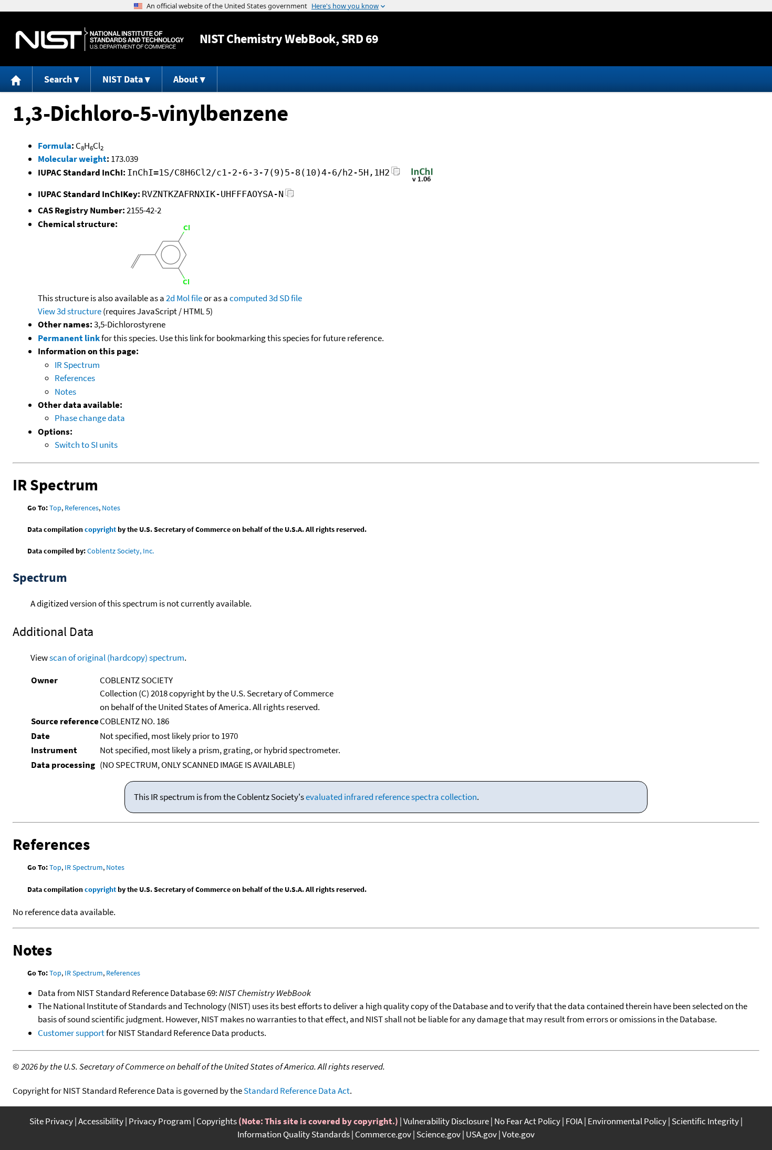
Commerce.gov (383, 1134)
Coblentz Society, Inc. (120, 551)
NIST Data (122, 79)
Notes (65, 391)
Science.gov (438, 1134)
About (185, 79)
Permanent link (69, 338)
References (75, 378)
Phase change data (90, 418)
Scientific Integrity (705, 1121)
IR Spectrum (77, 365)
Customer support (71, 1033)
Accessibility (100, 1121)
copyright (100, 529)
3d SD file (285, 298)
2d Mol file (184, 298)
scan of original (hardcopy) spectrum (116, 657)
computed (248, 298)
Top (55, 507)
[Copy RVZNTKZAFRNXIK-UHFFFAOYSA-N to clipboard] (289, 196)
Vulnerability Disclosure (446, 1121)
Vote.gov (518, 1134)
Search (58, 79)
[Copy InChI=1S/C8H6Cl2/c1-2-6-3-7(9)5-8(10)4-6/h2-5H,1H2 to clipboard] (395, 174)
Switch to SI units (86, 444)
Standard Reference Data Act (297, 1090)
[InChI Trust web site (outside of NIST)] (422, 181)
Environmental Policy (627, 1121)
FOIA (574, 1121)
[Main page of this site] (16, 79)
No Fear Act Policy (527, 1121)
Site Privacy (51, 1121)
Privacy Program (160, 1121)
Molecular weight (72, 159)
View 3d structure (69, 311)
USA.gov (481, 1134)
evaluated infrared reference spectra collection (391, 797)
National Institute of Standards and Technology (100, 39)
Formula (54, 145)
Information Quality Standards (293, 1134)
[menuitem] (16, 79)
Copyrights (216, 1121)
